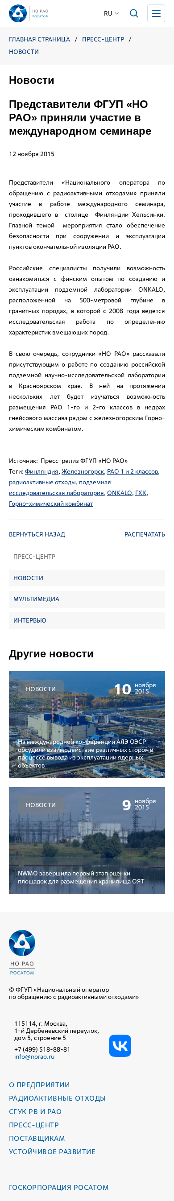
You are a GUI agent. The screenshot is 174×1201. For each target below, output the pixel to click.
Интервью (29, 620)
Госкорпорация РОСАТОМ (58, 1187)
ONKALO (119, 493)
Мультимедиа (36, 599)
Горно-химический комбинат (51, 503)
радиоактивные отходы (42, 482)
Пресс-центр (103, 39)
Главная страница (39, 39)
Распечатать (144, 534)
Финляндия (41, 471)
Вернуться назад (37, 534)
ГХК (140, 493)
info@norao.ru (34, 1056)
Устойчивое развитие (52, 1151)
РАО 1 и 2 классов (132, 471)
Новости (24, 52)
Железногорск (83, 471)
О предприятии (39, 1085)
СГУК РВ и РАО (35, 1111)
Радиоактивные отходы (57, 1098)
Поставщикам (37, 1138)
